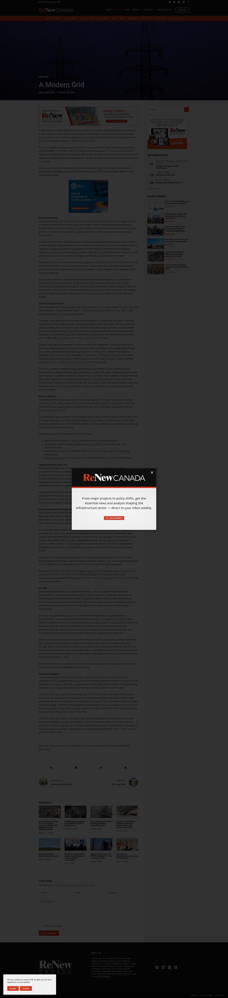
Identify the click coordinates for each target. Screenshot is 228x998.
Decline (26, 988)
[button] (152, 472)
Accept (13, 988)
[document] (114, 499)
